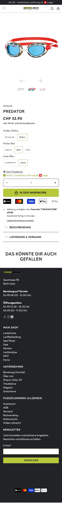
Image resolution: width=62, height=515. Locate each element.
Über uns (8, 376)
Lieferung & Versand (25, 237)
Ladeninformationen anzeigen (20, 220)
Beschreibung (20, 227)
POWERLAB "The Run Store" (34, 498)
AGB (5, 407)
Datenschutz (10, 419)
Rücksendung (10, 415)
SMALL (22, 137)
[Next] (39, 81)
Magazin (8, 387)
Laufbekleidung (12, 336)
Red (19, 150)
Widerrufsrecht (12, 422)
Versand (8, 411)
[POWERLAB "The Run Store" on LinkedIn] (11, 317)
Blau (23, 162)
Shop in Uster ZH (12, 379)
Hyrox (6, 359)
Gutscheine (9, 391)
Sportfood (9, 340)
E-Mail (7, 445)
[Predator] (31, 48)
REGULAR (9, 137)
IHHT (6, 356)
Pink (27, 150)
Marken (7, 348)
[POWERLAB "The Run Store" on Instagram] (8, 317)
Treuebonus (9, 383)
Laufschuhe (9, 333)
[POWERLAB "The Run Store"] (31, 8)
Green (8, 150)
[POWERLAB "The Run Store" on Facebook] (4, 317)
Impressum (9, 403)
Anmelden (31, 460)
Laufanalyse (10, 352)
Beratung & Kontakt (14, 372)
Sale (5, 344)
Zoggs (7, 105)
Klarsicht (10, 162)
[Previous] (22, 81)
